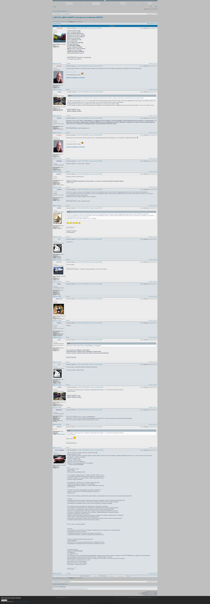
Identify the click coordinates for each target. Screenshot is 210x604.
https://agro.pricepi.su (60, 434)
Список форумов (66, 13)
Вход (55, 6)
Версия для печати (57, 23)
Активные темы (64, 11)
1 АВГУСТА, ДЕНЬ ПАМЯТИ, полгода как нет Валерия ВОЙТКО (77, 17)
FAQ (151, 6)
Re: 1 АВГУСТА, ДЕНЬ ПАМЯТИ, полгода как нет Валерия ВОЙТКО (90, 91)
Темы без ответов (56, 11)
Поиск (156, 6)
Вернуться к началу (57, 63)
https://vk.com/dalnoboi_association (75, 77)
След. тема (154, 23)
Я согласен (4, 600)
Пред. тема (149, 23)
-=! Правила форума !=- (57, 13)
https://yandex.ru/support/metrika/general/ (21, 601)
